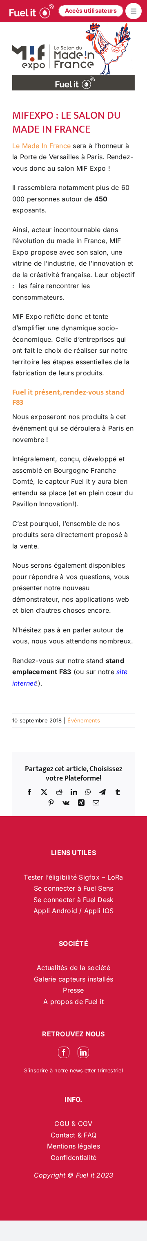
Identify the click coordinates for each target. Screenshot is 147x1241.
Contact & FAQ (73, 1135)
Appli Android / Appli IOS (73, 911)
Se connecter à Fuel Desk (73, 900)
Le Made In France (41, 146)
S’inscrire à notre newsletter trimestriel (73, 1070)
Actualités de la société (73, 967)
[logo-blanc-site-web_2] (31, 11)
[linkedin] (83, 1052)
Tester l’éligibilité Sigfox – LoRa (73, 877)
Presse (73, 990)
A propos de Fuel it (73, 1001)
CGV (85, 1123)
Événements (83, 720)
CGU (62, 1123)
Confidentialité (74, 1157)
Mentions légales (73, 1146)
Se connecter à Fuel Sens (74, 888)
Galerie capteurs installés (73, 979)
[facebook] (63, 1052)
